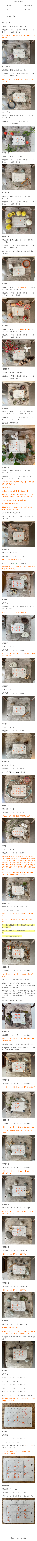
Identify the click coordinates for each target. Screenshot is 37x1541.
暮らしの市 (16, 563)
